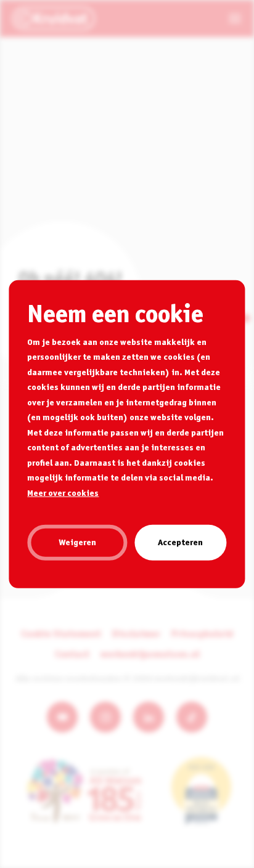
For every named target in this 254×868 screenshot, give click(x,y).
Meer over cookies (63, 492)
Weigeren (77, 542)
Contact (72, 653)
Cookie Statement (61, 633)
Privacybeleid (202, 633)
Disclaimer (136, 633)
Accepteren (180, 542)
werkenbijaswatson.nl (150, 653)
